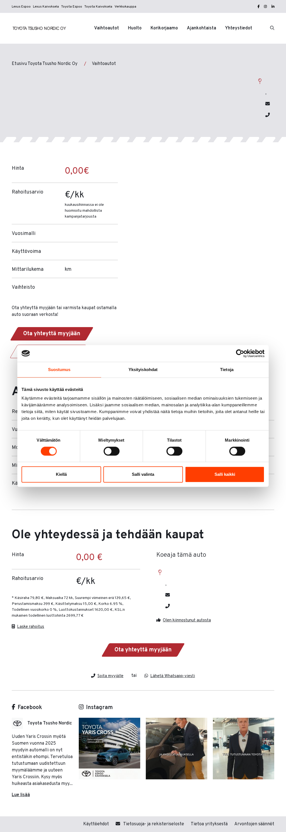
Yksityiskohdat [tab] (143, 369)
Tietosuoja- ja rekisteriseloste (153, 824)
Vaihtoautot (106, 28)
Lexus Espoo (21, 6)
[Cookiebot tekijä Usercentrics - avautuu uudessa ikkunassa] (240, 353)
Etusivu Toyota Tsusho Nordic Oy (44, 64)
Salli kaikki (224, 474)
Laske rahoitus (30, 626)
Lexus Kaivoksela (46, 6)
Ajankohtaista (201, 28)
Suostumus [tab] (59, 369)
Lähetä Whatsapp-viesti (172, 675)
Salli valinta (143, 474)
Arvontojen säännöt (254, 824)
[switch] (112, 451)
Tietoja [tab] (226, 369)
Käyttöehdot (96, 824)
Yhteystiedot (238, 28)
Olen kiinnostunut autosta (187, 620)
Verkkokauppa (125, 6)
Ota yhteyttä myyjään (51, 333)
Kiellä (61, 474)
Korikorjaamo (164, 28)
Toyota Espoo (71, 6)
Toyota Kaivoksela (98, 6)
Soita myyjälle (110, 675)
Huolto (135, 28)
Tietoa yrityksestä (209, 824)
